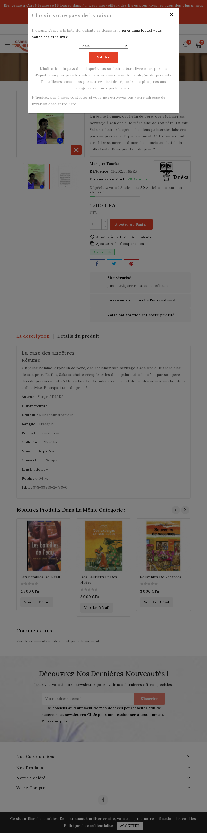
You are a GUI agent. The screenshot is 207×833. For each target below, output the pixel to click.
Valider (103, 57)
